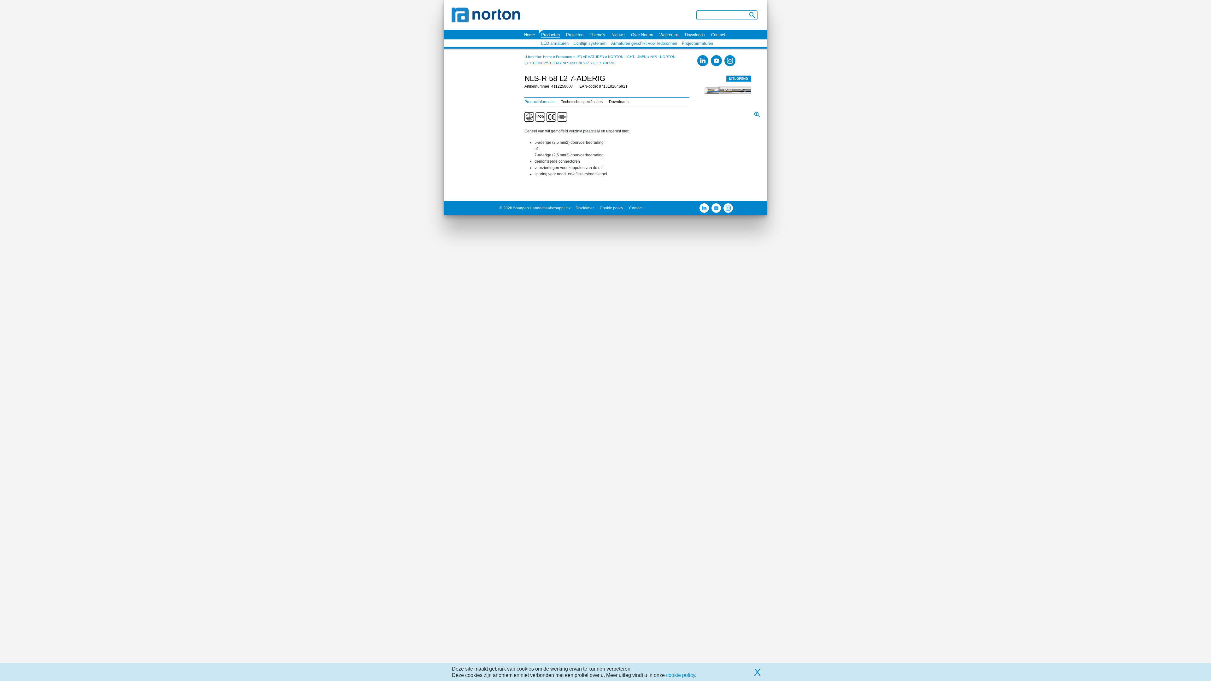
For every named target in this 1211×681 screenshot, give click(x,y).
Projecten (574, 34)
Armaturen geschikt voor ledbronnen (644, 43)
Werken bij (669, 34)
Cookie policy (611, 208)
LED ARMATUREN (590, 57)
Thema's (597, 34)
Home (529, 34)
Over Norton (642, 34)
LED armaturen (555, 43)
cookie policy (680, 675)
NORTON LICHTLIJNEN (627, 57)
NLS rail (569, 63)
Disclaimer (585, 208)
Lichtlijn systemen (589, 43)
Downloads (695, 34)
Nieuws (618, 34)
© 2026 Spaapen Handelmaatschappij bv (535, 208)
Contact (718, 34)
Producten (550, 34)
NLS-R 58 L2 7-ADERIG (597, 63)
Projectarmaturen (697, 43)
